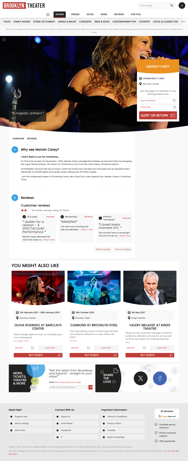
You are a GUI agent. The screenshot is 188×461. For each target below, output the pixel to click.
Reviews (119, 14)
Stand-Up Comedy (44, 21)
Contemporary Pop (124, 21)
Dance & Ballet (67, 21)
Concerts (85, 21)
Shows (59, 14)
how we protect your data (68, 382)
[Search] (172, 5)
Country (144, 21)
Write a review (103, 249)
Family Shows (21, 21)
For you (136, 14)
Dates (90, 14)
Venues (75, 14)
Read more (49, 239)
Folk (184, 21)
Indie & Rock (102, 21)
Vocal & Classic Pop (165, 21)
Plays (7, 21)
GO (91, 387)
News (104, 14)
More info (50, 347)
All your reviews (123, 249)
